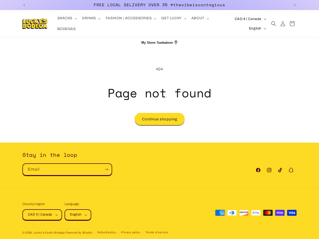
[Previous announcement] (24, 5)
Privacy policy (130, 232)
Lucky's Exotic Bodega (49, 232)
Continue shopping (159, 119)
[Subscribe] (106, 169)
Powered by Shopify (79, 232)
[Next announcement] (294, 5)
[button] (66, 18)
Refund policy (106, 232)
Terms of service (157, 232)
